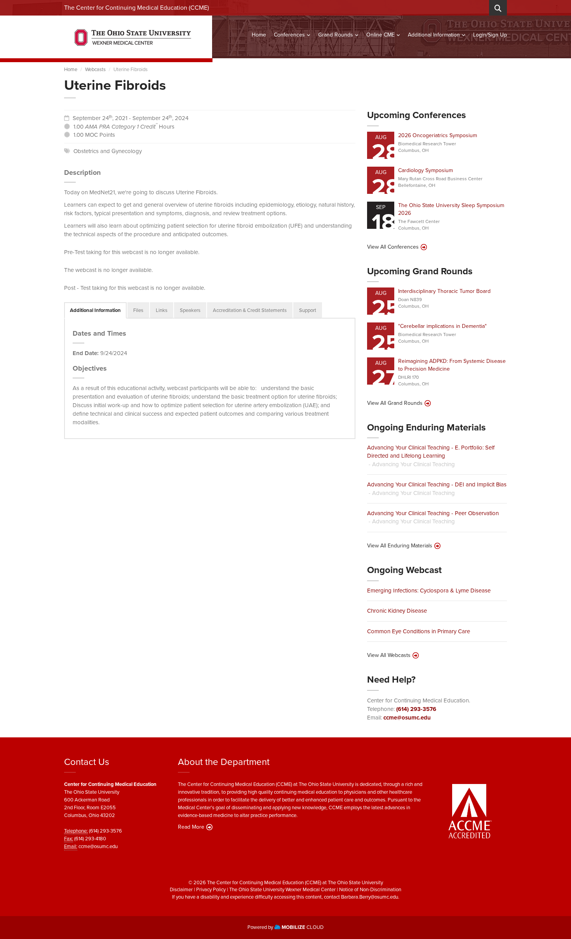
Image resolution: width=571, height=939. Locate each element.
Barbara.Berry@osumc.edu (369, 897)
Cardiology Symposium (425, 170)
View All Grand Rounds (395, 403)
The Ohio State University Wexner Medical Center (282, 889)
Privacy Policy (211, 889)
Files (138, 310)
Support (307, 310)
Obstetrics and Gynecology (107, 151)
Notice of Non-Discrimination (370, 889)
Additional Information (434, 35)
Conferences (289, 35)
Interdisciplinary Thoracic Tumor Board (444, 291)
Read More (191, 827)
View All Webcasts (389, 655)
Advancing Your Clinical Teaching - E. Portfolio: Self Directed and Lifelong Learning (430, 451)
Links (161, 310)
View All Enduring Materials (399, 546)
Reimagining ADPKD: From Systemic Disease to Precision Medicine (452, 365)
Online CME (380, 35)
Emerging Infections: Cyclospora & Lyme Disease (429, 590)
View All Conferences (393, 247)
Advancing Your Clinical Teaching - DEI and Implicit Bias (437, 484)
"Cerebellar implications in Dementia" (442, 326)
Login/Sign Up (490, 35)
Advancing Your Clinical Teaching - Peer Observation (433, 513)
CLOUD (303, 927)
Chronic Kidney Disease (397, 610)
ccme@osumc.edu (407, 717)
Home (259, 35)
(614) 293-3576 (416, 709)
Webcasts (95, 69)
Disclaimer (181, 889)
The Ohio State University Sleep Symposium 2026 (451, 209)
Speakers (190, 310)
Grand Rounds (335, 35)
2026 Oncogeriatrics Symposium (437, 135)
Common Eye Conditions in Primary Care (418, 631)
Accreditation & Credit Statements (250, 310)
